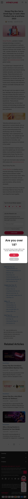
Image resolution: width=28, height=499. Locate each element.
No (14, 259)
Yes (14, 255)
